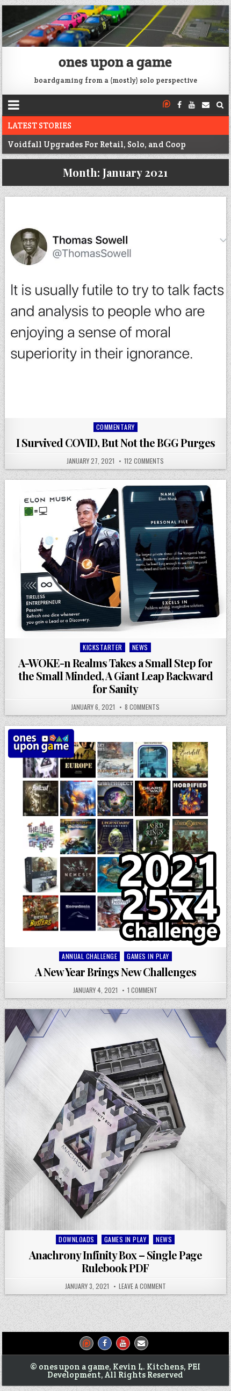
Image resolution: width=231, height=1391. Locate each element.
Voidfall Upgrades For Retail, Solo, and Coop (97, 144)
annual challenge (89, 956)
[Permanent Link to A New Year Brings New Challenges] (115, 836)
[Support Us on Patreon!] (166, 105)
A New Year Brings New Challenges (115, 971)
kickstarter (102, 647)
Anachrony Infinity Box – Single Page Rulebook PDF (115, 1261)
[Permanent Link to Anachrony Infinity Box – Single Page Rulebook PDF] (115, 1119)
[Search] (219, 105)
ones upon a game (115, 61)
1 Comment (142, 990)
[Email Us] (206, 105)
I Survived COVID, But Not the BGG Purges (115, 442)
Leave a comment (142, 1286)
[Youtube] (192, 105)
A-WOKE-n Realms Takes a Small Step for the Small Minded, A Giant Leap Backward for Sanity (115, 675)
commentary (115, 426)
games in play (148, 956)
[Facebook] (179, 105)
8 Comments (142, 707)
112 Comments (144, 461)
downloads (77, 1239)
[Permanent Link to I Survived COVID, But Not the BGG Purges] (115, 307)
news (140, 647)
